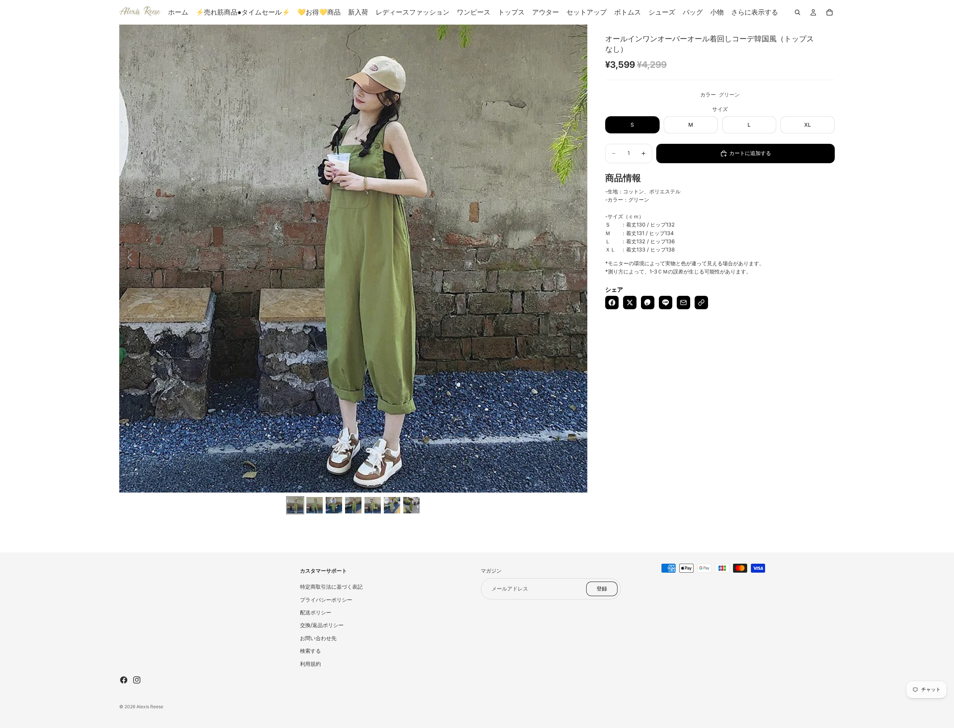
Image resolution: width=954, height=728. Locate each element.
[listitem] (754, 12)
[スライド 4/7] (353, 505)
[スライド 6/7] (392, 505)
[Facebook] (123, 679)
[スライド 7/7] (411, 505)
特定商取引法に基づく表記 (331, 586)
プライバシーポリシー (326, 599)
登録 (602, 588)
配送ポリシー (315, 612)
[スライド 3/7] (334, 505)
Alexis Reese (149, 706)
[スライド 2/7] (314, 505)
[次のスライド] (579, 258)
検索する (310, 651)
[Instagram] (136, 679)
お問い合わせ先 (318, 638)
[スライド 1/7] (295, 505)
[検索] (797, 12)
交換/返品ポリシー (322, 625)
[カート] (829, 12)
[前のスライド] (127, 258)
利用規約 (310, 664)
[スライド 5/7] (372, 505)
